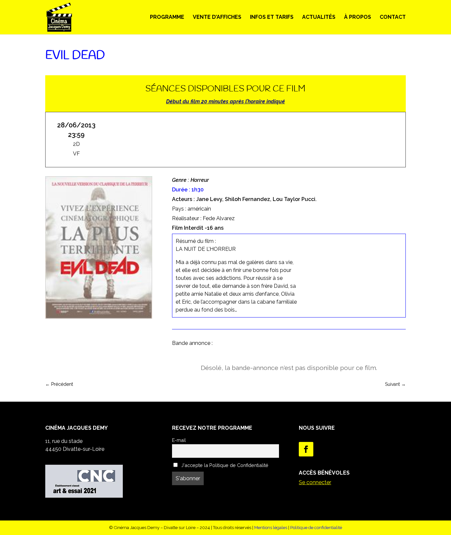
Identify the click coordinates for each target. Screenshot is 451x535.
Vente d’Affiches (217, 17)
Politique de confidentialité (316, 527)
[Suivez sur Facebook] (306, 449)
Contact (393, 17)
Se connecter (315, 482)
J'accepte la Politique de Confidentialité (224, 465)
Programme (167, 17)
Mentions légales (270, 527)
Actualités (318, 17)
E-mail (179, 440)
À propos (357, 17)
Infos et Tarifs (272, 17)
